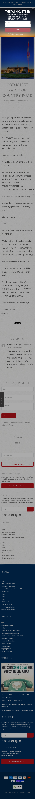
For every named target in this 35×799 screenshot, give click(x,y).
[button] (33, 9)
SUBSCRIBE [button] (17, 30)
